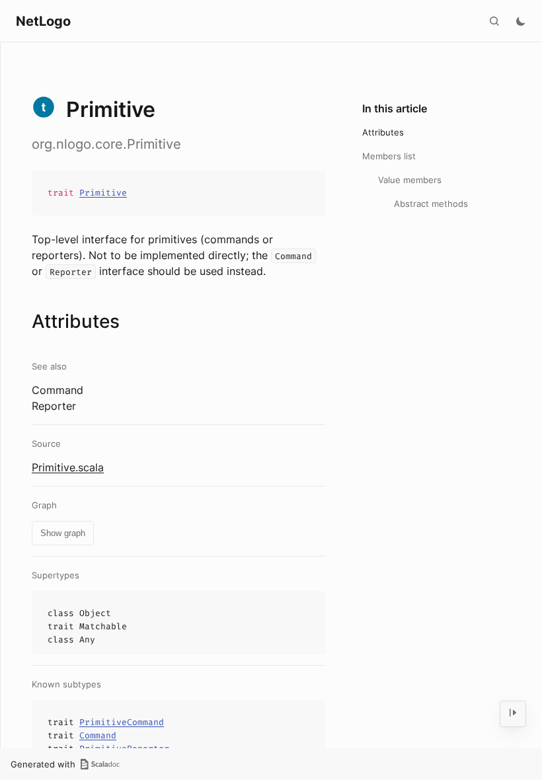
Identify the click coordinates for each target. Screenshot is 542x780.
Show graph (62, 533)
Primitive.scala (68, 467)
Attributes (383, 132)
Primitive (103, 192)
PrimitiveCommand (121, 722)
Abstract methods (431, 203)
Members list (389, 156)
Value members (410, 180)
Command (97, 735)
